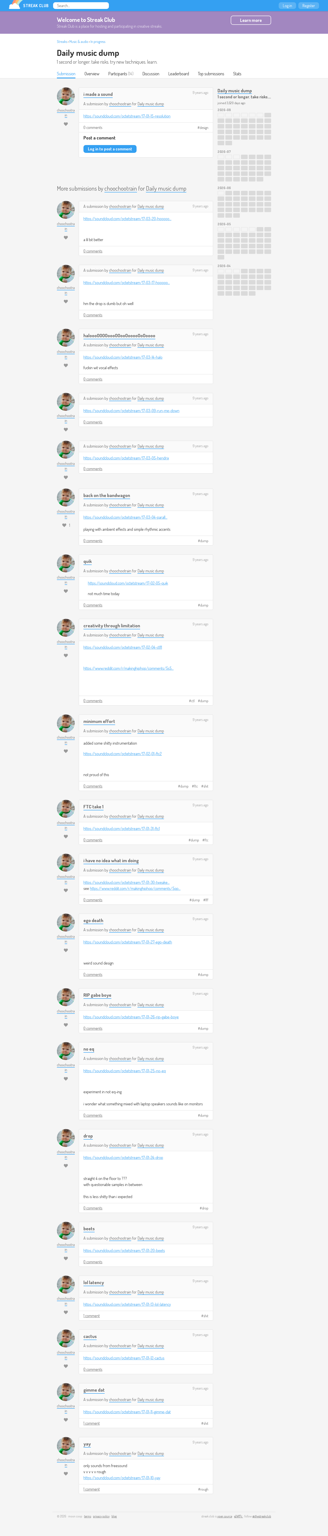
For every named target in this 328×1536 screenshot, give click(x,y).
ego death (93, 920)
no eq (88, 1049)
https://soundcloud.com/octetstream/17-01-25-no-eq (124, 1070)
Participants (117, 73)
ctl (193, 701)
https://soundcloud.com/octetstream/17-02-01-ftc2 (122, 753)
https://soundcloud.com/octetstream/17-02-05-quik (128, 583)
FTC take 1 (93, 806)
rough (204, 1489)
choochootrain (120, 103)
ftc (196, 786)
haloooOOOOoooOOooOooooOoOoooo (119, 335)
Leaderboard (178, 73)
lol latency (93, 1282)
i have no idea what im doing (111, 860)
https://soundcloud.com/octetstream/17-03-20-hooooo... (127, 218)
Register (308, 5)
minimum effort (99, 721)
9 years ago (200, 92)
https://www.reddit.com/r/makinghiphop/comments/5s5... (128, 668)
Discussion (150, 73)
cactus (90, 1336)
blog (114, 1516)
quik (87, 561)
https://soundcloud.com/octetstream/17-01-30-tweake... (126, 882)
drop (88, 1136)
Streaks (62, 41)
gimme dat (94, 1390)
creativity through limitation (111, 625)
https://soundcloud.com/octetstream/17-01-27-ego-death (127, 942)
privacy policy (101, 1516)
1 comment (91, 1315)
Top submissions (211, 73)
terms (87, 1516)
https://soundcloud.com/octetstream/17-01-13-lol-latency (127, 1304)
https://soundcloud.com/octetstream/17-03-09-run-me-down (131, 410)
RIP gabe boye (97, 995)
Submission (66, 73)
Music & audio (78, 41)
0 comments (92, 127)
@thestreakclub (261, 1516)
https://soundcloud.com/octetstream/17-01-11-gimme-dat (127, 1411)
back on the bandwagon (106, 495)
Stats (237, 73)
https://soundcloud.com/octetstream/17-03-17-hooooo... (126, 282)
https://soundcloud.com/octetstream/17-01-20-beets (124, 1250)
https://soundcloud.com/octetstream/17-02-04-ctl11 (122, 647)
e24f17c (238, 1516)
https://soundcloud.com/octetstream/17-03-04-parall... (125, 517)
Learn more (251, 20)
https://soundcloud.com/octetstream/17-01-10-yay (121, 1477)
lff (207, 900)
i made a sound (98, 94)
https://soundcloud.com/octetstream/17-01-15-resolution (126, 116)
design (204, 127)
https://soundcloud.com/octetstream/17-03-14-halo (122, 357)
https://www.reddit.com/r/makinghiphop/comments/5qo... (135, 888)
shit (205, 786)
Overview (91, 73)
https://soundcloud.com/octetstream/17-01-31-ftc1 (121, 828)
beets (89, 1228)
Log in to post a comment (110, 148)
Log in (287, 5)
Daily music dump (88, 52)
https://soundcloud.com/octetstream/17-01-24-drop (123, 1157)
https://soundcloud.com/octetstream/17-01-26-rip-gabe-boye (131, 1016)
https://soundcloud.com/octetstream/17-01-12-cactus (123, 1357)
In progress (98, 41)
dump (204, 541)
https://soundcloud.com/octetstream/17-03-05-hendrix (126, 457)
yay (87, 1444)
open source (224, 1516)
